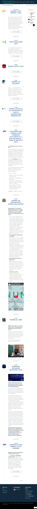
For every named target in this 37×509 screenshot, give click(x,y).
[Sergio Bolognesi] (4, 200)
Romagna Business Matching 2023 (16, 368)
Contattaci (10, 191)
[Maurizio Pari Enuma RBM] (4, 320)
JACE (14, 9)
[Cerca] (34, 2)
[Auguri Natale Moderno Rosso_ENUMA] (4, 66)
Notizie (17, 9)
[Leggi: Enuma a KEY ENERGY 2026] (29, 13)
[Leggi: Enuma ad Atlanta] (29, 22)
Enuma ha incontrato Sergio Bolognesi (16, 202)
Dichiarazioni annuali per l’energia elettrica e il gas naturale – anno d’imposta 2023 (16, 137)
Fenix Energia (18, 489)
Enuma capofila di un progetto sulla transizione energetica (16, 112)
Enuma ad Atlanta (16, 82)
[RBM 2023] (4, 366)
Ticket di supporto (5, 490)
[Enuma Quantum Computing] (4, 82)
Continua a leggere (15, 31)
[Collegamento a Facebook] (34, 505)
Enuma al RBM (16, 320)
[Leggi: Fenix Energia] (14, 489)
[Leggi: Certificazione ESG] (29, 17)
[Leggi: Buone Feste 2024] (29, 20)
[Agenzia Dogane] (4, 131)
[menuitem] (15, 2)
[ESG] (4, 42)
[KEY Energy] (4, 11)
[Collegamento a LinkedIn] (31, 505)
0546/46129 (29, 494)
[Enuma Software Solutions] (8, 2)
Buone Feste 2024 (16, 66)
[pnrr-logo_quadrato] (4, 109)
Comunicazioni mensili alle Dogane (16, 446)
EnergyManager (4, 492)
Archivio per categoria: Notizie (7, 5)
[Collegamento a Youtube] (32, 505)
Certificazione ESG (15, 42)
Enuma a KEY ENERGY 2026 (16, 12)
